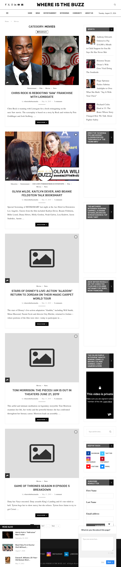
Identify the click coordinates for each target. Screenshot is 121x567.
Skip (102, 562)
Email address (92, 513)
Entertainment (49, 13)
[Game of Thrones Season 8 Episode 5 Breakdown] (42, 453)
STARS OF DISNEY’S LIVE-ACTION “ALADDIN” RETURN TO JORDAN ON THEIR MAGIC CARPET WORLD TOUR (41, 294)
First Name (91, 490)
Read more (41, 122)
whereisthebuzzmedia (31, 101)
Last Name (91, 502)
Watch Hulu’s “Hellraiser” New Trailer (25, 533)
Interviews (64, 13)
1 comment (58, 494)
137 (42, 526)
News (38, 13)
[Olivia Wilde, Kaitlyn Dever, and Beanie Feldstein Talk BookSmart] (42, 156)
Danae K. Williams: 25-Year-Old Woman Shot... (26, 559)
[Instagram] (12, 5)
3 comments (58, 200)
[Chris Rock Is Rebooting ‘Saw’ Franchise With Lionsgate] (42, 60)
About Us (89, 13)
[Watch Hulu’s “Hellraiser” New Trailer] (7, 534)
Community (77, 13)
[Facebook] (5, 5)
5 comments (58, 101)
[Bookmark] (76, 39)
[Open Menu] (7, 13)
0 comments (58, 303)
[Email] (22, 5)
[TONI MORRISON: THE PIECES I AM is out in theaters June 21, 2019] (42, 357)
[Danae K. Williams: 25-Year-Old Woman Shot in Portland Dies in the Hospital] (7, 560)
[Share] (7, 82)
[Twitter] (9, 5)
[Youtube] (18, 5)
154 (53, 526)
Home (30, 13)
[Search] (115, 5)
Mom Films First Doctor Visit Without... (25, 546)
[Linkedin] (15, 5)
